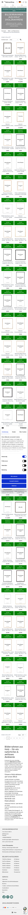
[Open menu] (2, 2)
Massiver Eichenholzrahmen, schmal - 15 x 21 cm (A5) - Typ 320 (7, 355)
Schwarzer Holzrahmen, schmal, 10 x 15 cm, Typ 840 (20, 148)
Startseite (3, 30)
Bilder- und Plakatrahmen (13, 30)
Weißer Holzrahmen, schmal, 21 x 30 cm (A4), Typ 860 (7, 562)
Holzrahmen (16, 869)
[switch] (24, 461)
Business (4, 883)
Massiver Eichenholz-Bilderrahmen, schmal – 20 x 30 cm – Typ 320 (7, 722)
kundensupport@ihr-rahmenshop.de (10, 839)
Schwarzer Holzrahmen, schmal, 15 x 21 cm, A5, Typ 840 (8, 309)
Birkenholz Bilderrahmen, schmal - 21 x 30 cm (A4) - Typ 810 (7, 378)
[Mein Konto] (23, 2)
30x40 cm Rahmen (6, 865)
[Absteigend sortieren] (20, 40)
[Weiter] (23, 738)
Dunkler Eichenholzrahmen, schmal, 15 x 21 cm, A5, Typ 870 (8, 493)
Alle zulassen (14, 476)
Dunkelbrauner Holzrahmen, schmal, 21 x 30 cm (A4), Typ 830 (20, 585)
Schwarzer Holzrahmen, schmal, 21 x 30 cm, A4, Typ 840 (8, 585)
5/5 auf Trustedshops (5, 6)
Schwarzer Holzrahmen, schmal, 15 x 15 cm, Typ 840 (20, 263)
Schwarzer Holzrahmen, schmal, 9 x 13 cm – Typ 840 (20, 103)
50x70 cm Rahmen (6, 861)
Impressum (4, 879)
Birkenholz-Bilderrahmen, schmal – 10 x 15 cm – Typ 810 (20, 57)
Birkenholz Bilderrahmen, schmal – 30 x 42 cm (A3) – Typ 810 (20, 630)
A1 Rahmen (16, 867)
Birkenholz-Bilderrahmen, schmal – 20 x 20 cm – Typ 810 (20, 240)
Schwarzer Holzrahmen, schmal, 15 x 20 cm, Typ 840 (20, 286)
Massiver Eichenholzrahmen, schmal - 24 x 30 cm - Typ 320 (20, 722)
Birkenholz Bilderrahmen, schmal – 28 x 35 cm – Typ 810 (20, 653)
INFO (14, 10)
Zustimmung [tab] (5, 432)
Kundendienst (5, 887)
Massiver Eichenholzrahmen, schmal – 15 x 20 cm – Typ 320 (20, 332)
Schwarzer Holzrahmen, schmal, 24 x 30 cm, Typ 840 (20, 699)
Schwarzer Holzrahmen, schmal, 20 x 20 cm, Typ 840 (7, 401)
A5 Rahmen (16, 859)
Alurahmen (4, 869)
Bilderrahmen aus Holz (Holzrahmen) (11, 32)
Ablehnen (14, 485)
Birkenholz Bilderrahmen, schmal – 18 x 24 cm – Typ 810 (7, 240)
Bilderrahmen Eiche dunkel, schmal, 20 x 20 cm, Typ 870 (20, 516)
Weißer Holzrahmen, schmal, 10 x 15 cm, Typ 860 (7, 171)
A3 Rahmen (16, 863)
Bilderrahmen (5, 872)
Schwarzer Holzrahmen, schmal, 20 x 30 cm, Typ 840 (20, 562)
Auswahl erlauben (14, 481)
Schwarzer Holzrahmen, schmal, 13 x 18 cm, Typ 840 (7, 263)
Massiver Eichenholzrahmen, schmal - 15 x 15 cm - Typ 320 (7, 332)
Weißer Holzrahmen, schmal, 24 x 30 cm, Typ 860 (7, 607)
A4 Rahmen (16, 861)
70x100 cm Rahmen (6, 859)
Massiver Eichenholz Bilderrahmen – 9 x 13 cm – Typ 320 (8, 194)
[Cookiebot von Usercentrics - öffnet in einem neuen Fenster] (20, 428)
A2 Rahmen (16, 865)
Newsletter (4, 890)
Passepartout (17, 872)
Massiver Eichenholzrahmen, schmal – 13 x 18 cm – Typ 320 (20, 217)
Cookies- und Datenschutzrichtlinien (10, 885)
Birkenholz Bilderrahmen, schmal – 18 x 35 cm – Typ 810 (7, 676)
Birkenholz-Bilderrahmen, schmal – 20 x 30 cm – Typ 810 (20, 355)
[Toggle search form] (17, 2)
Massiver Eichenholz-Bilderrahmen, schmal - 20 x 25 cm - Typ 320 (8, 539)
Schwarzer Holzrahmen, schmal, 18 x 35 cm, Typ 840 (20, 539)
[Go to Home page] (9, 2)
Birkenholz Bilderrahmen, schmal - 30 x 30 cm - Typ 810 (20, 607)
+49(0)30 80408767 (6, 837)
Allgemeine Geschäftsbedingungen (10, 881)
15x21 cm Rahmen (6, 867)
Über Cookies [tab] (22, 432)
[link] (5, 738)
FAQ (3, 892)
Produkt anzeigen (20, 85)
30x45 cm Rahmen (6, 863)
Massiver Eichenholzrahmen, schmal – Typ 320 (20, 125)
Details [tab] (14, 432)
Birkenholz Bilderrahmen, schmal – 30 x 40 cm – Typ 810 (7, 630)
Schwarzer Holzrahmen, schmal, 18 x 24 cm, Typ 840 (20, 378)
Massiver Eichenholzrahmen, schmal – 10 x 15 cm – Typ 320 (7, 125)
